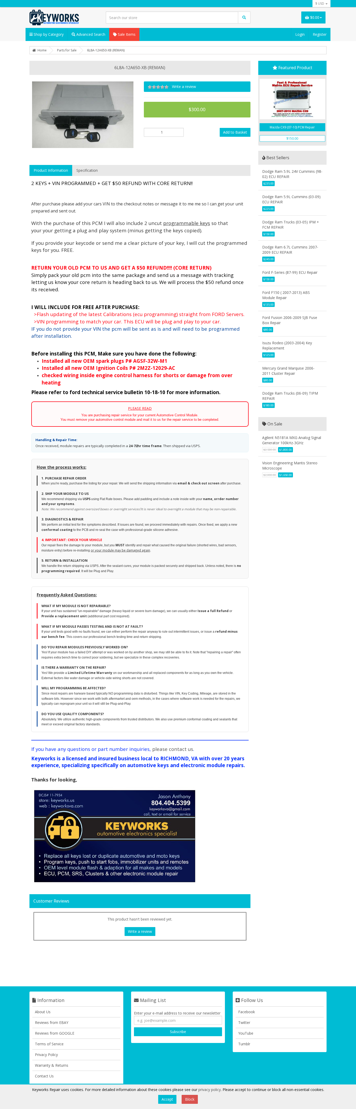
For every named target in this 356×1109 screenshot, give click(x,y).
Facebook (246, 1011)
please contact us (172, 749)
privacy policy (209, 1089)
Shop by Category (48, 34)
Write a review (184, 86)
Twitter (244, 1022)
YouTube (245, 1033)
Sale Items (126, 34)
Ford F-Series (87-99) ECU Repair (289, 272)
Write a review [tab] (140, 931)
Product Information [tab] (51, 170)
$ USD (320, 3)
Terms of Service (49, 1043)
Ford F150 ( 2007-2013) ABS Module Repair (286, 295)
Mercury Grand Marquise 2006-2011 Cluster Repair (288, 371)
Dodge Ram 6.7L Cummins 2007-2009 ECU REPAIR (290, 250)
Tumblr (244, 1043)
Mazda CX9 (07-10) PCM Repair (292, 127)
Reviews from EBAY (51, 1022)
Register (320, 34)
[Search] (244, 17)
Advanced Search (90, 34)
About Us (43, 1011)
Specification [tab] (87, 170)
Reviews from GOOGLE (54, 1033)
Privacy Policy (46, 1054)
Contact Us (44, 1076)
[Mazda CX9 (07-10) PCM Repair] (292, 99)
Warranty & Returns (51, 1065)
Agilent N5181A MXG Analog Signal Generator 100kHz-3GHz (291, 440)
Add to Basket (235, 132)
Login (300, 34)
